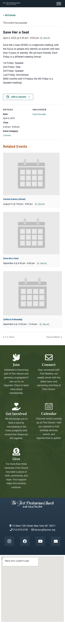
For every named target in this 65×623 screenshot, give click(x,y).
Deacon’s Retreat (53, 337)
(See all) (46, 38)
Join (16, 364)
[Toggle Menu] (58, 3)
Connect (7, 135)
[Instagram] (9, 541)
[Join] (16, 357)
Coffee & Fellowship (12, 319)
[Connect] (49, 357)
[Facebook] (24, 541)
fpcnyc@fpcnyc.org (44, 529)
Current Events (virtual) (14, 199)
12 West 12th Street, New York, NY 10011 (33, 525)
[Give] (16, 451)
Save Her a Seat (11, 258)
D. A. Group (9, 337)
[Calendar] (49, 406)
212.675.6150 (20, 529)
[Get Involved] (16, 406)
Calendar (49, 413)
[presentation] (31, 174)
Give (16, 459)
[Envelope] (55, 541)
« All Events (9, 15)
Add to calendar (18, 97)
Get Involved (16, 414)
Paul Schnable (39, 114)
